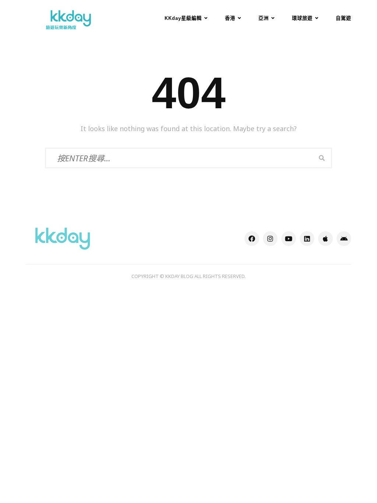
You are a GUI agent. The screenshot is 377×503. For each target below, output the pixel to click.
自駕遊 (343, 18)
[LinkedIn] (307, 238)
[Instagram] (270, 238)
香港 (230, 18)
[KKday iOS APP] (325, 238)
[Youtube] (288, 238)
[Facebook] (251, 238)
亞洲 (263, 18)
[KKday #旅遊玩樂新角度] (62, 238)
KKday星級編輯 (183, 18)
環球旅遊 (302, 18)
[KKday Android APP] (344, 238)
